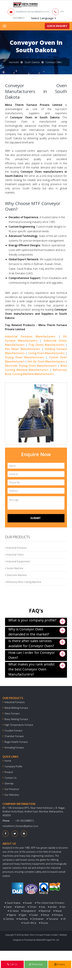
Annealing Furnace (14, 747)
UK (64, 918)
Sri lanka (14, 910)
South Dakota (32, 62)
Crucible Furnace (13, 730)
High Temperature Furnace (19, 724)
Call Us (13, 964)
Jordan (53, 906)
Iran (63, 906)
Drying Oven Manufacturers (24, 357)
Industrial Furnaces (16, 547)
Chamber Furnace (14, 736)
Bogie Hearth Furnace (16, 741)
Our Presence (12, 789)
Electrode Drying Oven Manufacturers (31, 365)
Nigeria (12, 914)
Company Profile (13, 766)
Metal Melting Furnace (16, 707)
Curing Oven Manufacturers (46, 353)
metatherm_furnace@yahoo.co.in (32, 11)
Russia (44, 922)
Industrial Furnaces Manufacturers (30, 336)
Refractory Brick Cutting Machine (23, 582)
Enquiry (60, 964)
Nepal (58, 910)
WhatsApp (37, 964)
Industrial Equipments (18, 561)
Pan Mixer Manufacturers (22, 349)
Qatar (8, 906)
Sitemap (9, 783)
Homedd (14, 62)
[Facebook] (5, 833)
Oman (32, 906)
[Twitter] (15, 833)
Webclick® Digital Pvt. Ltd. (47, 939)
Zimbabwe (37, 918)
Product (9, 772)
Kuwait (28, 902)
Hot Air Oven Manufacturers (46, 361)
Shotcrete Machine (16, 575)
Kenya (45, 914)
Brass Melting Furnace (16, 719)
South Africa (29, 922)
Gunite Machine (14, 568)
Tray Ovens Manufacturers (46, 345)
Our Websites (12, 794)
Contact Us (11, 777)
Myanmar (45, 910)
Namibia (22, 918)
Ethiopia (58, 914)
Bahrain (20, 906)
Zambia (9, 918)
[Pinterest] (24, 833)
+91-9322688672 (24, 820)
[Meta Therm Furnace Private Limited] (15, 4)
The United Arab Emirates (50, 902)
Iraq (42, 906)
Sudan (34, 914)
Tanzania (53, 918)
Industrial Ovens (15, 554)
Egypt (23, 914)
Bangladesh (29, 910)
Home (8, 760)
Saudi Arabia (13, 902)
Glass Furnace (12, 713)
